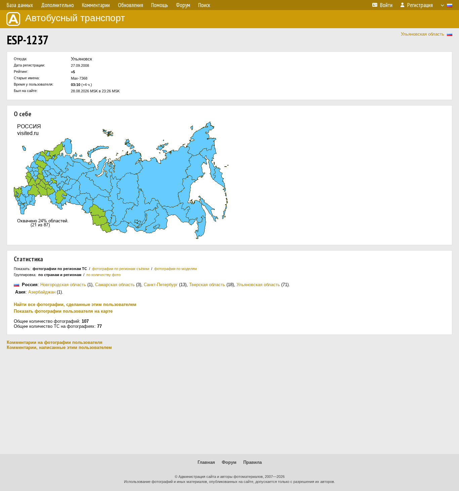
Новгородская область (63, 284)
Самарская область (115, 284)
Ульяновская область (422, 34)
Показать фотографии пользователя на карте (63, 311)
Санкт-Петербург (161, 284)
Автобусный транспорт (75, 18)
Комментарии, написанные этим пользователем (59, 347)
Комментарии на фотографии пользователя (54, 342)
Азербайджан (41, 292)
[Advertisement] (229, 402)
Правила (252, 462)
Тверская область (207, 284)
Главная (206, 462)
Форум (229, 462)
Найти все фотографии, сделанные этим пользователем (75, 304)
